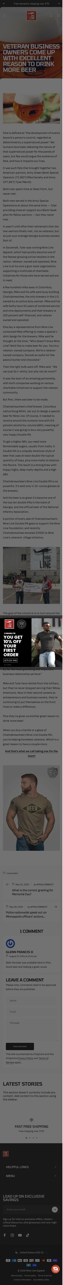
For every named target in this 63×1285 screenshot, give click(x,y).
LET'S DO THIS (9, 660)
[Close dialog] (60, 620)
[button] (53, 1269)
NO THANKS (6, 664)
